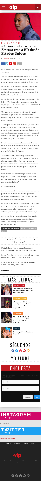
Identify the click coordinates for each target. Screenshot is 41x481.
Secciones (17, 443)
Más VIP (7, 58)
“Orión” (23, 229)
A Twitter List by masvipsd (7, 438)
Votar (36, 397)
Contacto (29, 447)
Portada (8, 443)
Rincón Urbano (11, 43)
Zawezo (4, 231)
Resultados (27, 397)
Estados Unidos (32, 229)
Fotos (26, 443)
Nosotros (20, 447)
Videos (33, 443)
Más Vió (11, 447)
